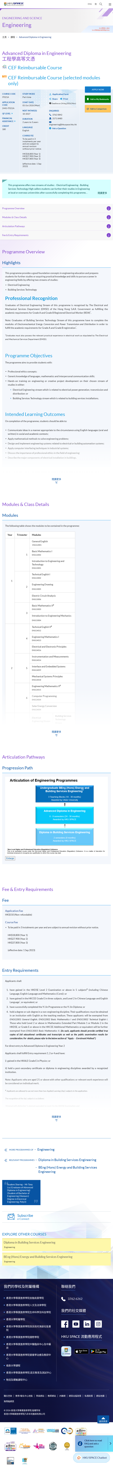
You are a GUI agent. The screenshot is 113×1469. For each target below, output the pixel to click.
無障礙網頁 (9, 1401)
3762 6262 (75, 1298)
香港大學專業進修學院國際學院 (22, 1337)
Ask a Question (59, 128)
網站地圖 (100, 1396)
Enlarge (10, 858)
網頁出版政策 (75, 1396)
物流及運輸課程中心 (16, 1379)
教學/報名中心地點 (24, 1396)
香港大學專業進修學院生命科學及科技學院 (28, 1312)
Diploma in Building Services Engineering (67, 1160)
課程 (13, 37)
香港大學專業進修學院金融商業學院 (25, 1298)
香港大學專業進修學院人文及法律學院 (26, 1305)
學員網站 (40, 1396)
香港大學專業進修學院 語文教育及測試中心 (28, 1372)
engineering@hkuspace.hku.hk (63, 124)
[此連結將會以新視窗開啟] (81, 1351)
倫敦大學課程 (13, 1365)
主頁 (4, 37)
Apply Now (98, 89)
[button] (101, 4)
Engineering (16, 25)
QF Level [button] (6, 114)
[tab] (56, 251)
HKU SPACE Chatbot (95, 1457)
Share (55, 99)
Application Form (60, 94)
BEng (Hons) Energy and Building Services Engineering (67, 1169)
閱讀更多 (102, 193)
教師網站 (52, 1396)
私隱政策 (89, 1396)
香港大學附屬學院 (15, 1319)
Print (65, 99)
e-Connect (25, 1216)
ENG (90, 4)
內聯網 (62, 1396)
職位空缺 (8, 1396)
